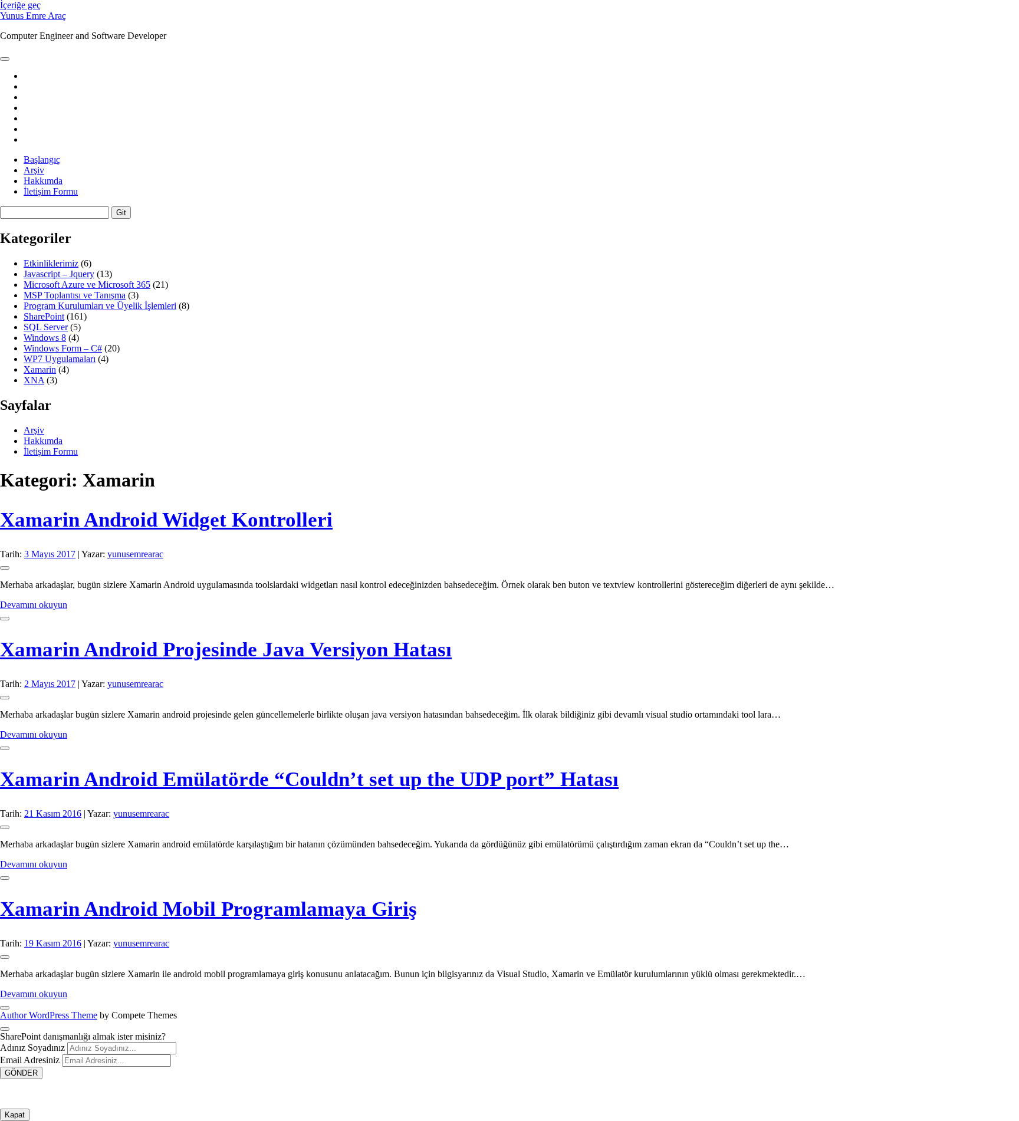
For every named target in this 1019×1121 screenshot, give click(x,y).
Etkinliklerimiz (51, 263)
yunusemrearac (135, 554)
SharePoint (44, 316)
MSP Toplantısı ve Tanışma (75, 295)
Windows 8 (45, 338)
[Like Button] (4, 568)
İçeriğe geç (20, 5)
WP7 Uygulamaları (60, 359)
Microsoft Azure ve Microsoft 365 (87, 285)
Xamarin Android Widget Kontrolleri (166, 519)
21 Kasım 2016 (52, 813)
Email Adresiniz (30, 1060)
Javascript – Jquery (59, 274)
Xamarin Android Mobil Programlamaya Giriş (208, 909)
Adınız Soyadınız (32, 1048)
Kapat (15, 1114)
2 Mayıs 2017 (49, 684)
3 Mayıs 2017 (49, 554)
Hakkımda (43, 181)
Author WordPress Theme (48, 1015)
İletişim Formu (51, 191)
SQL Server (46, 327)
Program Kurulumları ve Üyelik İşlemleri (100, 306)
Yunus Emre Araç (33, 16)
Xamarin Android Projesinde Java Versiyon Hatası (226, 649)
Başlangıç (42, 159)
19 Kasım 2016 (52, 943)
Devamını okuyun (33, 605)
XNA (34, 380)
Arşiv (34, 170)
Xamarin (40, 369)
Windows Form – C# (63, 348)
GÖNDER (21, 1073)
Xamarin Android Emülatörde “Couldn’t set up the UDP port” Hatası (309, 779)
